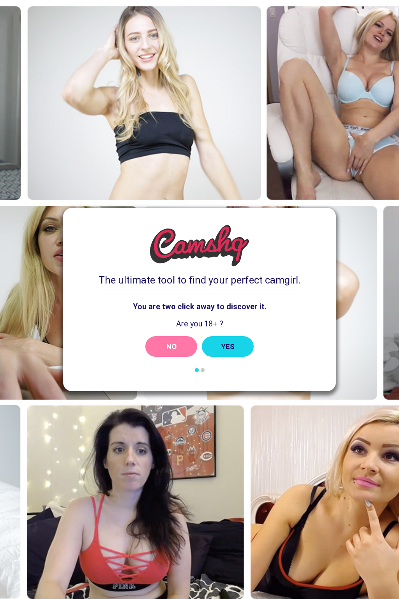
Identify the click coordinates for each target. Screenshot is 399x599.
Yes (228, 346)
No (171, 346)
